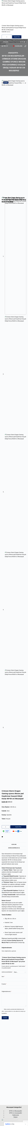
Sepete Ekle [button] (17, 36)
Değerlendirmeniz (6, 991)
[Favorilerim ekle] (2, 836)
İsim (3, 976)
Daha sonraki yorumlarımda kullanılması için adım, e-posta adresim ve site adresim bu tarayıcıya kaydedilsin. (13, 1011)
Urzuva (5, 42)
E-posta (4, 984)
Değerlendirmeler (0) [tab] (14, 847)
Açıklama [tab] (13, 844)
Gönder (5, 1017)
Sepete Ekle (18, 826)
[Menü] (25, 46)
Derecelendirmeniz (7, 972)
